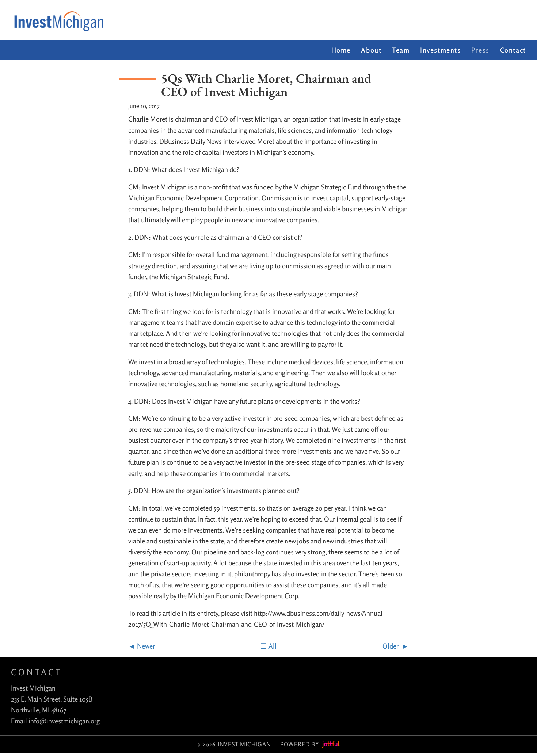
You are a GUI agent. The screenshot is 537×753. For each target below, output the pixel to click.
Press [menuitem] (480, 50)
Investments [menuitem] (440, 50)
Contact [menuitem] (513, 50)
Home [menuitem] (341, 50)
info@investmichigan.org (64, 721)
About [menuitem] (371, 50)
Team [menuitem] (401, 50)
